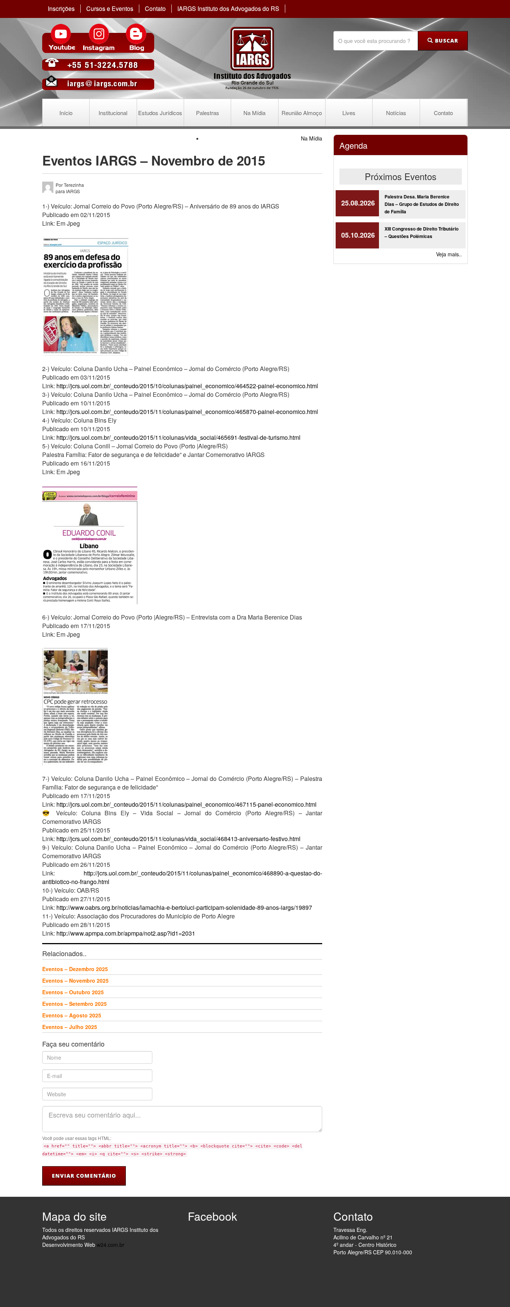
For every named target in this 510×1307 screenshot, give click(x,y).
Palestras (207, 113)
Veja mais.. (449, 254)
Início (65, 113)
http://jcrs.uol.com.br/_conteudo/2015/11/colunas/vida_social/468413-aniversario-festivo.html (178, 838)
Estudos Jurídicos (160, 113)
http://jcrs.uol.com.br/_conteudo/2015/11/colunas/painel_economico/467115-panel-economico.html (186, 804)
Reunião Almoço (302, 113)
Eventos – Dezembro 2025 (75, 969)
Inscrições (61, 8)
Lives (348, 113)
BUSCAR (445, 40)
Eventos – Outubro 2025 (73, 992)
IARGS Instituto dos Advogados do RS (228, 8)
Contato (155, 8)
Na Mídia (254, 113)
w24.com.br (110, 1244)
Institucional (113, 113)
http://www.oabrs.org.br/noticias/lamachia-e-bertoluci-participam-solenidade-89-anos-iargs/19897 (184, 907)
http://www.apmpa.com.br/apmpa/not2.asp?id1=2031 (125, 933)
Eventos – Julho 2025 (69, 1027)
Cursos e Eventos (109, 8)
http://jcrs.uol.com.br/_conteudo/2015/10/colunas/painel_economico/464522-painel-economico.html (187, 385)
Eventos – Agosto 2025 (71, 1015)
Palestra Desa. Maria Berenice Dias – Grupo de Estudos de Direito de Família (422, 204)
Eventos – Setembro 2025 (74, 1003)
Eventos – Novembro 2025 (75, 980)
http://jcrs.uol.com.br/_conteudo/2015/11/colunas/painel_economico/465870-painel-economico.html (187, 411)
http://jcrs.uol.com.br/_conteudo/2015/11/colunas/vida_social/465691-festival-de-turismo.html (178, 437)
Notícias (396, 113)
